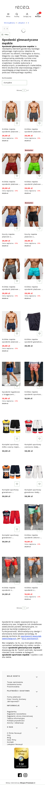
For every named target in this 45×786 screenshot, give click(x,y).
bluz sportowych (30, 638)
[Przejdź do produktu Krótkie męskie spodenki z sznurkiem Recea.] (11, 569)
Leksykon (21, 23)
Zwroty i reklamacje (15, 723)
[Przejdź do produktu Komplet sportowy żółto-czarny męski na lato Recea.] (11, 426)
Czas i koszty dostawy (16, 699)
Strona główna (9, 23)
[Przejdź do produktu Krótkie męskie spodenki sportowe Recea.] (33, 374)
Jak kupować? (13, 701)
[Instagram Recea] (25, 776)
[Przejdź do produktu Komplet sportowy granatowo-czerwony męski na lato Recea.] (11, 517)
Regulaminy (11, 712)
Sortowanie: (7, 78)
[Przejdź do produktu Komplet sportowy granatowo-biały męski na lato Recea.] (33, 472)
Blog (9, 738)
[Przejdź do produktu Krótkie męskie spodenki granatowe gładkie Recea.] (33, 321)
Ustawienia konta (14, 684)
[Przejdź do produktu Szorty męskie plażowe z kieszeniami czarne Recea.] (33, 216)
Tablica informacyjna (15, 718)
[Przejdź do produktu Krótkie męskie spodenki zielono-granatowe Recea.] (33, 517)
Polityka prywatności (15, 721)
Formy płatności (14, 697)
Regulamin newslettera (16, 714)
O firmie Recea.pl (14, 733)
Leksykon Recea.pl (15, 744)
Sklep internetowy (20, 783)
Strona (19, 90)
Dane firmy (11, 740)
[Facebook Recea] (20, 776)
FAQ (8, 735)
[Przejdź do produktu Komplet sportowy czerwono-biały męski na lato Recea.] (33, 426)
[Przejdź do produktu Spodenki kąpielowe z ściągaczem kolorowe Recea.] (11, 374)
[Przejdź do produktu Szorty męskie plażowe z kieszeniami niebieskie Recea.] (11, 216)
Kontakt (10, 742)
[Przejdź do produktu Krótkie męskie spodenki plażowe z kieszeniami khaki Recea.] (11, 111)
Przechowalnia (13, 687)
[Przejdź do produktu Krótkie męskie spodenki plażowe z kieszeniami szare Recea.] (11, 269)
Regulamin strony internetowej (20, 716)
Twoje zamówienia (15, 682)
